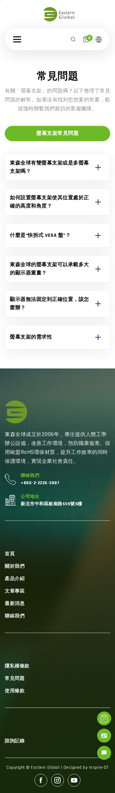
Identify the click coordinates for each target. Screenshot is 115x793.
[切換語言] (99, 39)
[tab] (57, 133)
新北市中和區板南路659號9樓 (51, 504)
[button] (17, 39)
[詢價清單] (104, 718)
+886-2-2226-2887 (40, 483)
